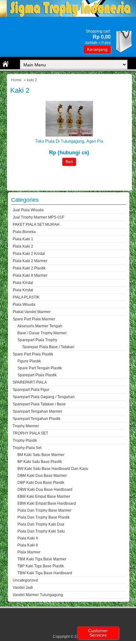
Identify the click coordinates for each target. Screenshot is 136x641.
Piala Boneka (24, 232)
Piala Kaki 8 (27, 545)
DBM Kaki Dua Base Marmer (42, 475)
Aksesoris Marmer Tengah (39, 326)
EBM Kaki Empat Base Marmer (43, 496)
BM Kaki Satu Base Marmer (41, 455)
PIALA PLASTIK (26, 297)
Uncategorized (25, 580)
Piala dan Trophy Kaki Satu (41, 531)
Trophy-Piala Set (27, 448)
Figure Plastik (29, 361)
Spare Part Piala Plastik (33, 354)
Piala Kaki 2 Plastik (29, 268)
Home (16, 80)
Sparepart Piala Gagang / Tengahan (44, 397)
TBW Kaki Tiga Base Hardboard (44, 573)
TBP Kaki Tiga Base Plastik (40, 566)
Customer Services (98, 633)
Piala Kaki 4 (27, 538)
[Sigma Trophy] (68, 15)
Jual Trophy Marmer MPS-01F (38, 217)
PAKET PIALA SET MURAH (36, 224)
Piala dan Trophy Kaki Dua (40, 524)
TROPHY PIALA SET (30, 433)
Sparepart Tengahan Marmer (37, 411)
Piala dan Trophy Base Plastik (43, 517)
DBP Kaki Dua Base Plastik (40, 482)
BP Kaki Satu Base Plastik (39, 461)
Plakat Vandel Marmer (32, 312)
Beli (69, 161)
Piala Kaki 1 (23, 239)
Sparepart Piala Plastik (37, 375)
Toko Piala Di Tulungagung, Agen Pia (69, 141)
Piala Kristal (23, 282)
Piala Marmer (28, 552)
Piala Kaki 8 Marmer (30, 275)
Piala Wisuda (24, 304)
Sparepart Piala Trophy (37, 340)
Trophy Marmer (26, 426)
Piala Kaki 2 (23, 246)
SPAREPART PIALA (30, 382)
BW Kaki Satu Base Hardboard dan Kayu (52, 468)
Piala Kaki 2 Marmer (30, 261)
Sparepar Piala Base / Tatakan (48, 347)
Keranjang (97, 49)
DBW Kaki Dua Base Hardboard (44, 489)
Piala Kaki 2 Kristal (29, 253)
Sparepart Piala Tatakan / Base (39, 404)
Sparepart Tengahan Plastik (36, 418)
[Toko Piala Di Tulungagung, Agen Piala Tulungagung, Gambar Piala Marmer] (69, 135)
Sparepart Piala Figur (31, 389)
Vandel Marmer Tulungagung (38, 595)
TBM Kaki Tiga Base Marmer (41, 559)
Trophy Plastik (25, 440)
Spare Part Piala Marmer (34, 319)
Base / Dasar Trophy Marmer (42, 333)
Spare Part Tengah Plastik (39, 368)
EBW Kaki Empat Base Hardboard (46, 503)
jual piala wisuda (28, 210)
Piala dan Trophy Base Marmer (44, 510)
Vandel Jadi (23, 587)
